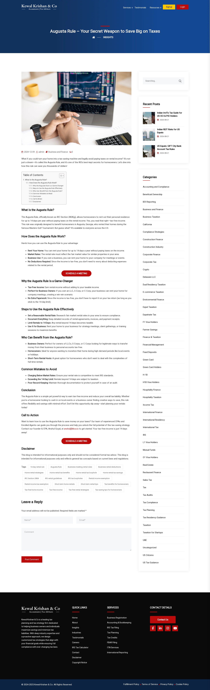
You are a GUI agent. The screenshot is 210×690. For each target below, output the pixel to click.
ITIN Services (113, 647)
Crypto (146, 269)
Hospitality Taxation (152, 397)
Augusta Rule (56, 467)
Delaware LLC (149, 277)
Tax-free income (55, 490)
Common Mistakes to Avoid (42, 194)
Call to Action (37, 199)
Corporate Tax (149, 262)
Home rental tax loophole (86, 473)
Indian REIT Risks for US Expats (168, 131)
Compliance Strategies (153, 232)
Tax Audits (148, 495)
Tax (144, 487)
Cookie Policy (182, 684)
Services (127, 7)
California (147, 224)
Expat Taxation (150, 307)
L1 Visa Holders (150, 442)
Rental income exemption (99, 478)
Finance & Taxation (152, 337)
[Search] (182, 79)
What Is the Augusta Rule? (36, 180)
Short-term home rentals (65, 484)
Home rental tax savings (113, 473)
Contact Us (162, 619)
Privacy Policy (166, 684)
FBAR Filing (112, 642)
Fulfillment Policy (131, 684)
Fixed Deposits (150, 352)
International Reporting (117, 652)
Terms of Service (150, 684)
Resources (154, 7)
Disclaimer (37, 202)
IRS (144, 435)
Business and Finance (58, 152)
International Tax (150, 427)
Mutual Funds (149, 450)
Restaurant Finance (152, 472)
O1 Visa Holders (150, 457)
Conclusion (37, 196)
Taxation (147, 525)
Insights (75, 627)
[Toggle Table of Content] (60, 175)
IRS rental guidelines (53, 478)
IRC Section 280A (32, 478)
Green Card (148, 359)
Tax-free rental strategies (79, 490)
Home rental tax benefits (60, 473)
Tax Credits (112, 637)
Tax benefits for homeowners (116, 484)
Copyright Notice (79, 662)
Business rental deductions (109, 467)
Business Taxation (151, 217)
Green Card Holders (152, 367)
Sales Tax (147, 480)
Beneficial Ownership (152, 194)
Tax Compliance (150, 502)
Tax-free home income (34, 490)
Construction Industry (153, 247)
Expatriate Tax (149, 314)
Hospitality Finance (152, 390)
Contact (75, 652)
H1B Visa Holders (151, 382)
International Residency (154, 420)
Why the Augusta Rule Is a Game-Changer (48, 186)
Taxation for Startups (153, 532)
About (75, 622)
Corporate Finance (151, 254)
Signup (169, 7)
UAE (145, 540)
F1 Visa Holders (150, 322)
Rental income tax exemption (36, 484)
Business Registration (117, 618)
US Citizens (148, 555)
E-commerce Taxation (153, 292)
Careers (75, 642)
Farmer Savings (150, 329)
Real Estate (148, 465)
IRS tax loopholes (75, 478)
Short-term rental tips (89, 484)
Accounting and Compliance (156, 187)
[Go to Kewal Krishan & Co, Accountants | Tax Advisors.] (96, 37)
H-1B (145, 374)
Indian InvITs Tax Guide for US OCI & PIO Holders (169, 114)
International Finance (152, 412)
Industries (76, 632)
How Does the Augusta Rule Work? (43, 183)
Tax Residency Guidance (154, 517)
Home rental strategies (34, 473)
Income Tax (148, 405)
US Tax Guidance (151, 562)
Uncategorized (149, 547)
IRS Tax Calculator (80, 647)
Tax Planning (149, 510)
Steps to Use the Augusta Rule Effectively (47, 188)
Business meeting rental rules (80, 467)
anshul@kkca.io (71, 428)
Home (75, 618)
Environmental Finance (153, 299)
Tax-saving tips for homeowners (108, 490)
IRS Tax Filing (113, 627)
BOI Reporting (149, 202)
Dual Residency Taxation (154, 284)
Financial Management (153, 344)
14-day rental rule (37, 467)
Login (182, 7)
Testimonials (140, 7)
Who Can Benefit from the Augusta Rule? (47, 191)
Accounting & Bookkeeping (119, 622)
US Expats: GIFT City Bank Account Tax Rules (169, 147)
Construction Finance (153, 239)
